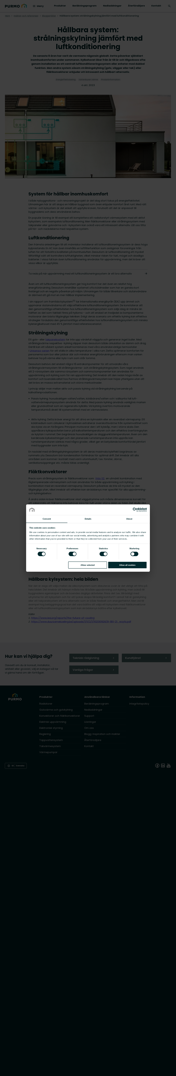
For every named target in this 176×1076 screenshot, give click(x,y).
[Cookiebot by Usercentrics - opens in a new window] (135, 510)
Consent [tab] (47, 519)
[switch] (72, 553)
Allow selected (88, 565)
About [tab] (129, 519)
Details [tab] (88, 519)
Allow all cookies (127, 565)
